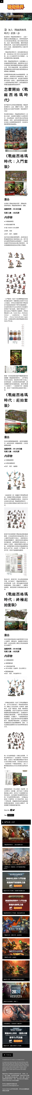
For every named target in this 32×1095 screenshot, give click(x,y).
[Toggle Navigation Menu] (1, 1)
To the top (8, 1055)
